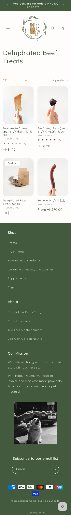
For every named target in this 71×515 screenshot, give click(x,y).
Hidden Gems (28, 501)
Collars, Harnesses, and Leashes (31, 269)
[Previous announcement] (7, 5)
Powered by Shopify (48, 501)
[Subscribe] (54, 469)
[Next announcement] (63, 5)
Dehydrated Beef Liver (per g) (14, 202)
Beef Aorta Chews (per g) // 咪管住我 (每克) (18, 131)
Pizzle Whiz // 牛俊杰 (51, 200)
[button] (8, 28)
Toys (11, 287)
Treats (12, 243)
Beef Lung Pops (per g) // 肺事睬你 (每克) (51, 130)
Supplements (17, 278)
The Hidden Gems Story (24, 312)
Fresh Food (16, 251)
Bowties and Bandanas (24, 260)
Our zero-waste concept (25, 330)
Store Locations (19, 321)
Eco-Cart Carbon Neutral (25, 338)
